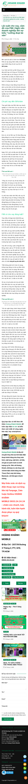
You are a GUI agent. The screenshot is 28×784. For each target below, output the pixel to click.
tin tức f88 (7, 577)
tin (13, 426)
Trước (7, 583)
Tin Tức (17, 39)
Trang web (4, 706)
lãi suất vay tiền (8, 568)
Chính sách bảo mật (8, 769)
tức (16, 426)
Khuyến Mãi (7, 603)
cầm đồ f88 (7, 564)
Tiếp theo (20, 583)
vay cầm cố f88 (18, 577)
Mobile (18, 424)
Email (4, 699)
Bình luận (5, 682)
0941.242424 (10, 739)
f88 (15, 564)
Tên (3, 692)
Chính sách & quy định (8, 767)
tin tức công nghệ (9, 574)
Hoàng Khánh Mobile (9, 452)
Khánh (13, 424)
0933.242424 (12, 737)
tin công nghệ (8, 571)
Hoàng (8, 424)
